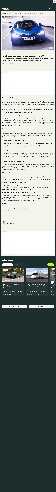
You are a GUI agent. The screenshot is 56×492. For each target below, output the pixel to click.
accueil (4, 13)
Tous (50, 264)
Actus (22, 264)
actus (19, 13)
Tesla (34, 294)
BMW (16, 13)
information (10, 13)
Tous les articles (7, 264)
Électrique (39, 294)
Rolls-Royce (11, 294)
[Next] (52, 282)
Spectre (16, 294)
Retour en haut (40, 306)
